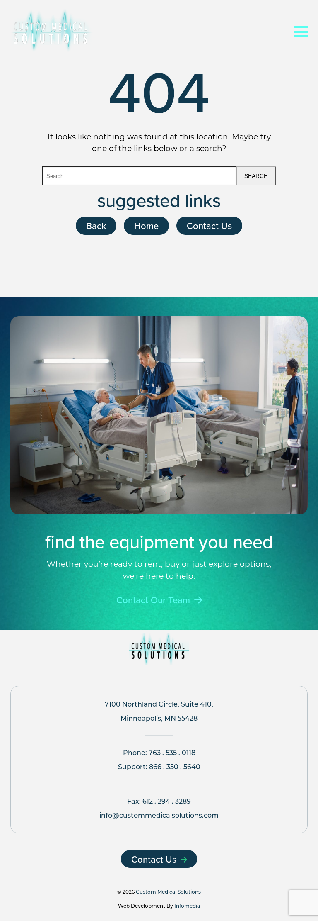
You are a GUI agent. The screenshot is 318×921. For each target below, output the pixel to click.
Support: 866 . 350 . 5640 (159, 766)
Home (146, 225)
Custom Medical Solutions (168, 891)
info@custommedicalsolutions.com (159, 815)
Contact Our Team (153, 600)
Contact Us (209, 225)
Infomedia (187, 905)
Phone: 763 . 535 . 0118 (159, 752)
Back (96, 225)
